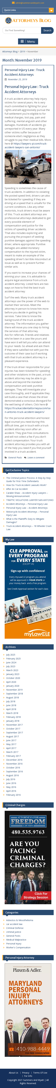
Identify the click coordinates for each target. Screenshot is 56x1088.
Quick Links (10, 10)
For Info (28, 1076)
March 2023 (12, 670)
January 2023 (12, 674)
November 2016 (14, 763)
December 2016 (14, 759)
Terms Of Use (40, 1073)
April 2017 (11, 748)
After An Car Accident (17, 488)
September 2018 (14, 693)
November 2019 (14, 689)
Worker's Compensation (18, 947)
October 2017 (13, 728)
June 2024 (11, 662)
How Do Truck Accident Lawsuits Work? (26, 485)
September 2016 (14, 771)
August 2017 (12, 736)
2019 (22, 51)
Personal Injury (13, 943)
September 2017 (14, 732)
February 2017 (13, 755)
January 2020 (12, 685)
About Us (13, 1073)
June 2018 (11, 705)
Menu (31, 41)
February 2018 (13, 716)
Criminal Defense (14, 927)
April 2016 (11, 790)
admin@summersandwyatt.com (29, 3)
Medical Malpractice (16, 939)
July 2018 (10, 701)
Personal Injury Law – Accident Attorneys (27, 507)
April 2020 (11, 681)
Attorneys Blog (9, 51)
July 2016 (10, 779)
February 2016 (13, 794)
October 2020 (13, 678)
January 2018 (12, 720)
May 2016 (11, 787)
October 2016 (13, 767)
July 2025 (10, 654)
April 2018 (11, 709)
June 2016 (11, 783)
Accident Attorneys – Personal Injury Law (27, 503)
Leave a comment (36, 457)
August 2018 (12, 697)
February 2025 (13, 658)
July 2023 (10, 666)
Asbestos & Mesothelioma (19, 920)
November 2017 (14, 724)
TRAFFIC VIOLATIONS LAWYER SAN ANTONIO (30, 500)
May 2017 (11, 744)
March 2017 (12, 752)
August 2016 (12, 775)
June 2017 (11, 740)
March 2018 (12, 713)
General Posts (15, 457)
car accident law (14, 924)
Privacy (25, 1073)
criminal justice (13, 931)
